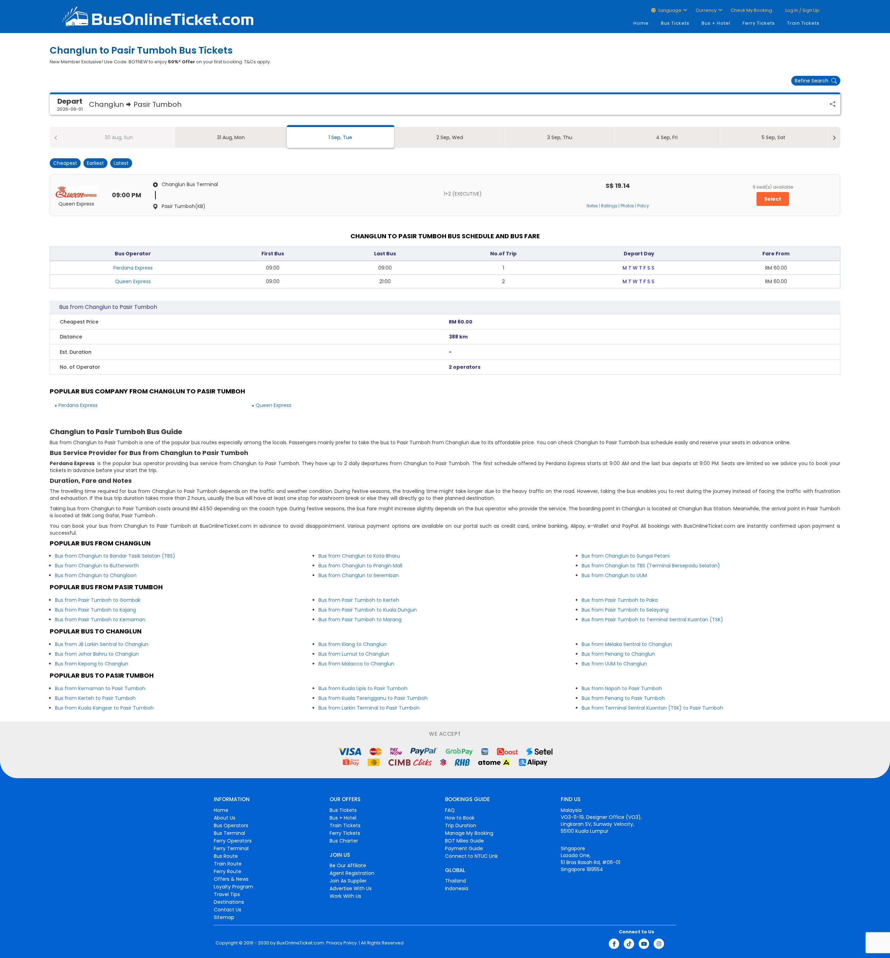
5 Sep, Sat (773, 137)
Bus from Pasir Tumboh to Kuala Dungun (367, 609)
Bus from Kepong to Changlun (91, 663)
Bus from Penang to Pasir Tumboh (623, 698)
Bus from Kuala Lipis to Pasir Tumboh (362, 688)
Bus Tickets (675, 23)
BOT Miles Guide (464, 840)
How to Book (460, 817)
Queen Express (133, 281)
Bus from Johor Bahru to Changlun (97, 653)
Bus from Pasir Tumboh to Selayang (625, 609)
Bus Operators (231, 825)
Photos (627, 206)
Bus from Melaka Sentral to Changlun (627, 644)
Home (641, 23)
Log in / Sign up (801, 10)
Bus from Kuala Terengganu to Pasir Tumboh (373, 698)
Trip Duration (460, 825)
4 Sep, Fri (667, 137)
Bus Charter (344, 840)
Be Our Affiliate (348, 865)
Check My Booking (751, 10)
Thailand (455, 880)
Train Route (228, 863)
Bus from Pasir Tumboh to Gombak (97, 600)
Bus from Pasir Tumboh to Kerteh (358, 600)
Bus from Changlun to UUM (614, 575)
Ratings (609, 206)
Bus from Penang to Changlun (618, 653)
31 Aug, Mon (231, 137)
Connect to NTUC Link (471, 856)
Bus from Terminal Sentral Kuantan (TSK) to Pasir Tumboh (652, 707)
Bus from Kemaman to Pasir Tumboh (100, 688)
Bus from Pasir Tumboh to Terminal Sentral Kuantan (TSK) (652, 619)
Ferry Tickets (759, 23)
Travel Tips (227, 894)
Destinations (229, 902)
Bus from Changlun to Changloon (96, 575)
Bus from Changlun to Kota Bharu (359, 555)
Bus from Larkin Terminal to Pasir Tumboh (369, 707)
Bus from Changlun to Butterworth (97, 565)
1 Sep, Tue (340, 137)
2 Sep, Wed (449, 137)
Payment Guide (464, 848)
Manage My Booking (469, 833)
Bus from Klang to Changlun (352, 644)
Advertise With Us (351, 888)
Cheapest (65, 163)
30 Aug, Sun (119, 137)
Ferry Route (227, 871)
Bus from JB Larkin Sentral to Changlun (101, 644)
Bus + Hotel (716, 23)
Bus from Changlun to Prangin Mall (360, 565)
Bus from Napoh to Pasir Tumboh (622, 688)
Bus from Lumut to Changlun (353, 653)
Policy (643, 206)
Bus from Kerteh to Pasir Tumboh (95, 698)
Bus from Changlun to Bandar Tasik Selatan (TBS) (115, 555)
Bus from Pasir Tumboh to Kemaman (100, 619)
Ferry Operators (233, 840)
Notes (592, 206)
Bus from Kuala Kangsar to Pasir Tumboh (104, 707)
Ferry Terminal (231, 848)
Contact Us (227, 909)
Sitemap (224, 917)
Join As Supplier (348, 880)
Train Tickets (803, 23)
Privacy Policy (341, 943)
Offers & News (231, 879)
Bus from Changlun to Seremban (358, 575)
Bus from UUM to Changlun (614, 663)
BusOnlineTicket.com (300, 943)
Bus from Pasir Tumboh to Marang (360, 619)
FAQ (450, 810)
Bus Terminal (229, 833)
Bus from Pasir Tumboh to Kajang (95, 609)
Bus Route (226, 856)
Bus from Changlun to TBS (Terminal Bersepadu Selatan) (651, 565)
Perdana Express (133, 267)
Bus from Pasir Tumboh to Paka (620, 600)
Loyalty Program (233, 886)
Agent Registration (352, 873)
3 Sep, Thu (559, 137)
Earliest (95, 163)
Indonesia (456, 888)
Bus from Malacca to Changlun (356, 663)
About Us (224, 817)
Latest (121, 163)
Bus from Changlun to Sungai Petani (626, 555)
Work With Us (345, 896)
